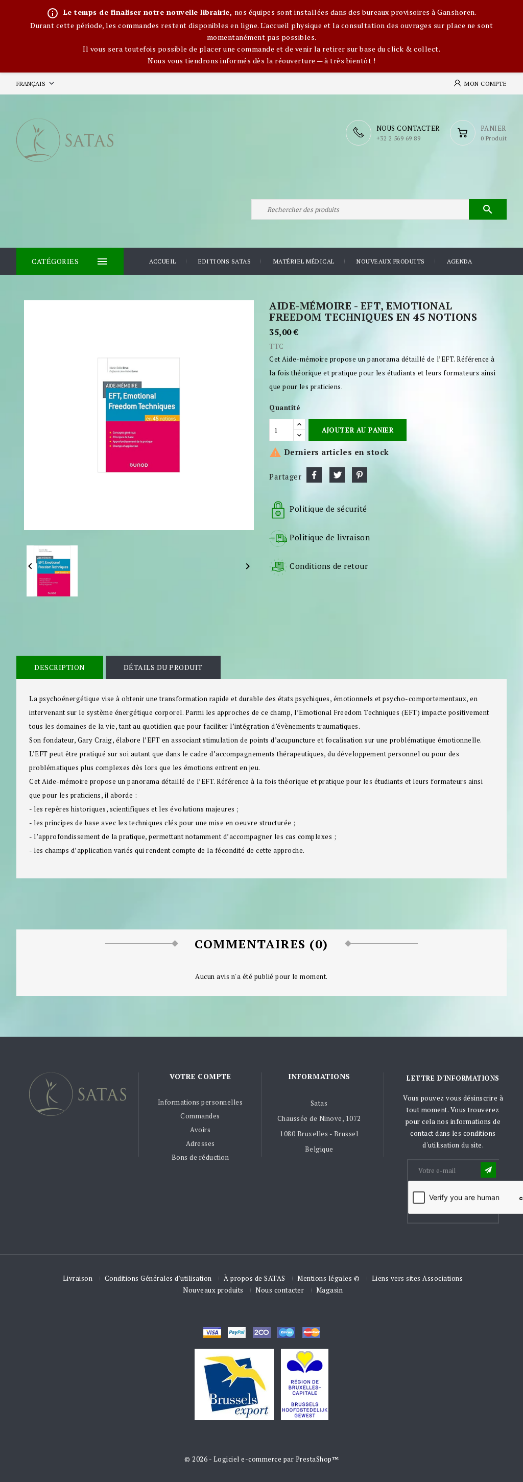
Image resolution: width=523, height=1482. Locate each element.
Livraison (78, 1278)
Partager (314, 475)
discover (237, 1332)
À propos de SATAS (255, 1278)
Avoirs (200, 1129)
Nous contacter (279, 1290)
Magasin (329, 1290)
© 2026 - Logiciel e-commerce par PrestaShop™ (261, 1459)
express (262, 1332)
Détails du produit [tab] (163, 667)
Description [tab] (59, 667)
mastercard (286, 1332)
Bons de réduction (200, 1157)
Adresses (200, 1143)
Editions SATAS (224, 261)
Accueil (162, 261)
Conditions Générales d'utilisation (158, 1278)
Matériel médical (304, 261)
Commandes (200, 1115)
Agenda (459, 261)
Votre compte (200, 1076)
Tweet (337, 475)
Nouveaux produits (390, 261)
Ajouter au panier (357, 430)
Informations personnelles (200, 1102)
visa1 (311, 1332)
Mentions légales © (328, 1278)
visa (212, 1332)
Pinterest (359, 475)
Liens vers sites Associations (417, 1278)
